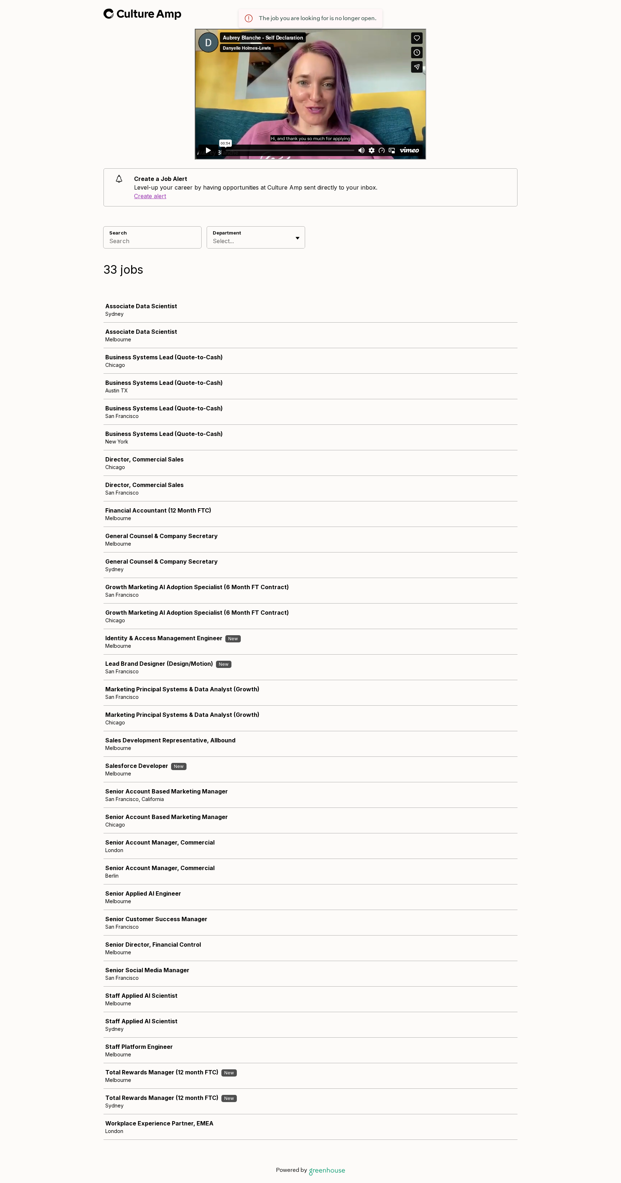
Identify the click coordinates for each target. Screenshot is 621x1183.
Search (118, 233)
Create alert (150, 196)
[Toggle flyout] (297, 238)
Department (227, 233)
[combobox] (214, 241)
